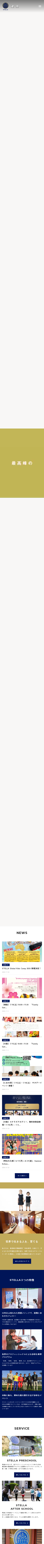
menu (40, 6)
